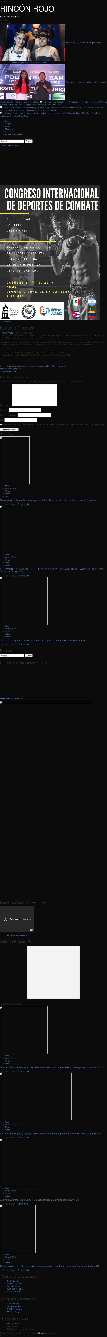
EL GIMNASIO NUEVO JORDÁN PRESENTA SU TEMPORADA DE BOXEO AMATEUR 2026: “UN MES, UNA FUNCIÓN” (51, 570)
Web (2, 420)
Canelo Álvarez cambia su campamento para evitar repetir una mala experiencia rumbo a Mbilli (49, 1266)
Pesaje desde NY (10, 368)
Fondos (8, 131)
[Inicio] (0, 118)
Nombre (4, 410)
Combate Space (13, 1286)
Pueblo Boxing (13, 1311)
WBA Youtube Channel (16, 1288)
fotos (7, 485)
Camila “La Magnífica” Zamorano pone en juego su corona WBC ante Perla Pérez (42, 640)
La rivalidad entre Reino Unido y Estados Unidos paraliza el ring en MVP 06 (39, 1199)
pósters (8, 321)
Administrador (8, 332)
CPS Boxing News (14, 1283)
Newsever (42, 1332)
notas (7, 493)
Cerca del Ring (13, 1281)
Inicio (7, 121)
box (6, 366)
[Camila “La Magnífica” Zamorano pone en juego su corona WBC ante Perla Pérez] (24, 600)
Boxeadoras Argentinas (16, 1306)
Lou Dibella (8, 371)
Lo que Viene (10, 488)
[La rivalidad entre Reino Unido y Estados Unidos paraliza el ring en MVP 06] (19, 1162)
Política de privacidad (14, 134)
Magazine (9, 129)
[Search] (0, 138)
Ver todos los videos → (17, 935)
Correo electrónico (9, 415)
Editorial (8, 126)
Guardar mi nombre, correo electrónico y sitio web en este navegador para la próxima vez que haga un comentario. (53, 424)
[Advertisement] (53, 165)
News (7, 491)
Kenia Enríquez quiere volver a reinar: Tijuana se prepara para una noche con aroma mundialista (50, 1133)
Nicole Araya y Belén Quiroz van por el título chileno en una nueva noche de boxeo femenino (48, 500)
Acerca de (9, 123)
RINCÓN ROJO (27, 8)
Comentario (5, 405)
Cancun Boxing (13, 1291)
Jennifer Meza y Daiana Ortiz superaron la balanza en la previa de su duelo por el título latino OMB (51, 1067)
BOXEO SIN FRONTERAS (11, 698)
